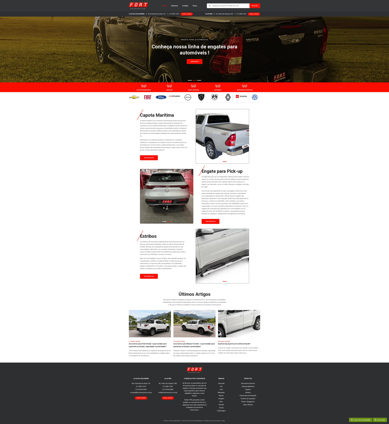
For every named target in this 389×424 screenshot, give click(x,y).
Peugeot (221, 399)
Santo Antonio (248, 405)
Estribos (248, 392)
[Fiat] (147, 97)
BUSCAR (255, 5)
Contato (185, 6)
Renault (221, 405)
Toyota (221, 408)
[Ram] (214, 97)
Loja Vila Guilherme (361, 420)
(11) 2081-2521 (241, 14)
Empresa (174, 6)
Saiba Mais (194, 67)
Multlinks (221, 420)
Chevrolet (221, 383)
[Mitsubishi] (174, 96)
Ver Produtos (149, 158)
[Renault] (227, 97)
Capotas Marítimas (248, 386)
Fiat (221, 386)
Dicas (195, 6)
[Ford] (161, 97)
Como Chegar (186, 14)
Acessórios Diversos (248, 383)
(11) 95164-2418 (141, 389)
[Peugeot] (201, 97)
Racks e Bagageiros (248, 402)
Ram (221, 402)
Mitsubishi (221, 392)
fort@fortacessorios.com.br (167, 392)
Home (164, 6)
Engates (248, 389)
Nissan (221, 395)
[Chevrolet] (134, 97)
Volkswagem (221, 411)
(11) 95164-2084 (167, 389)
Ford (221, 389)
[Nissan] (187, 97)
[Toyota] (241, 96)
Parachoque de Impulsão (248, 395)
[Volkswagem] (254, 97)
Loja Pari (381, 420)
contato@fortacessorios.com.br (141, 392)
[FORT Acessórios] (138, 6)
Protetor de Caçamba (248, 399)
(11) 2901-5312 (174, 14)
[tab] (190, 80)
